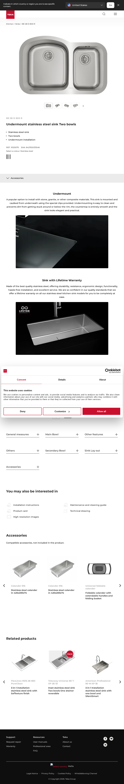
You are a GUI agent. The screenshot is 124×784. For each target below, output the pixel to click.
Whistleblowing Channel (86, 773)
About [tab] (102, 379)
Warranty (10, 746)
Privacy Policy (47, 773)
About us (67, 742)
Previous (3, 585)
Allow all (101, 411)
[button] (85, 5)
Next (83, 105)
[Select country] (109, 14)
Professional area (42, 746)
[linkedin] (105, 744)
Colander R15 (18, 586)
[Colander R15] (25, 569)
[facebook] (105, 738)
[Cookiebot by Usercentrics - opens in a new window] (107, 371)
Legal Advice (32, 773)
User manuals (40, 742)
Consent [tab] (21, 379)
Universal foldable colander (95, 587)
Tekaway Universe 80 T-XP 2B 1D (61, 682)
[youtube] (111, 738)
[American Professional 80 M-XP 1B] (99, 664)
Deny (22, 411)
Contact (66, 746)
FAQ (35, 750)
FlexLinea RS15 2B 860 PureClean (23, 682)
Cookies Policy (64, 773)
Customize (60, 411)
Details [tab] (62, 379)
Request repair (13, 742)
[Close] (118, 5)
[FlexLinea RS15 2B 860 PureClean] (25, 664)
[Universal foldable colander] (99, 569)
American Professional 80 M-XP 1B (97, 682)
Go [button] (110, 5)
